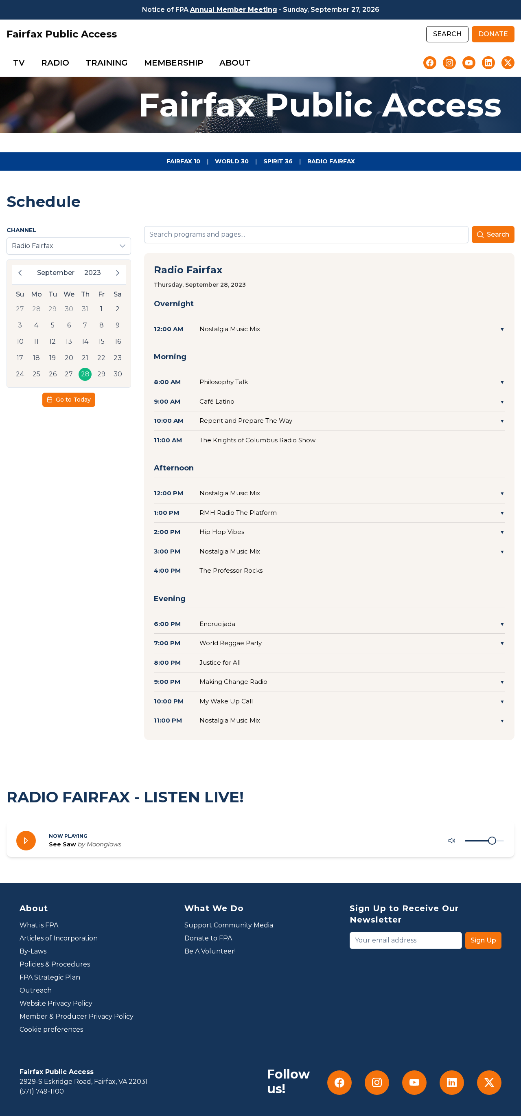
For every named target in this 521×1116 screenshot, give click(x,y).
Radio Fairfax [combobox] (32, 246)
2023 (92, 273)
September (55, 273)
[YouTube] (468, 62)
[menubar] (132, 62)
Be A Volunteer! (210, 951)
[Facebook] (429, 62)
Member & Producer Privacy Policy (77, 1016)
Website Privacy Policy (56, 1003)
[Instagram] (449, 62)
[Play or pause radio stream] (26, 840)
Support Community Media (228, 925)
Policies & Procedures (55, 964)
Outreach (36, 990)
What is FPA (39, 925)
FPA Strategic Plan (50, 977)
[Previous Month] (20, 273)
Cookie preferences (51, 1029)
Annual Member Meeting (233, 9)
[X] (507, 62)
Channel (21, 230)
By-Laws (33, 951)
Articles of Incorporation (59, 938)
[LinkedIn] (488, 62)
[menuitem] (19, 62)
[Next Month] (117, 273)
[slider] (492, 841)
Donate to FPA (208, 938)
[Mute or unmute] (452, 840)
